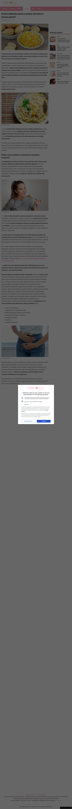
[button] (36, 405)
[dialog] (36, 404)
